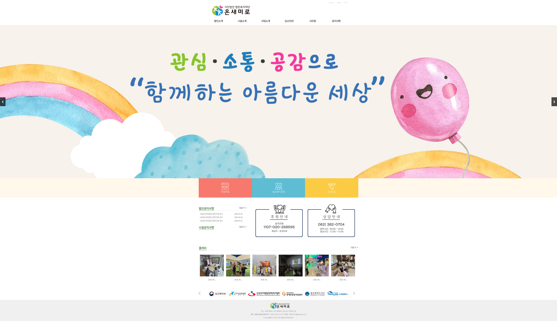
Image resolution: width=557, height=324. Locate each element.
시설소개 (242, 21)
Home (332, 2)
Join (345, 2)
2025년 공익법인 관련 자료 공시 (211, 213)
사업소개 (265, 21)
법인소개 (218, 21)
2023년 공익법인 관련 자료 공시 (211, 220)
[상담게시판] (278, 184)
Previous (3, 101)
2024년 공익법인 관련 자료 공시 (211, 217)
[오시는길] (331, 184)
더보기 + (243, 207)
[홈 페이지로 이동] (236, 4)
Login (339, 2)
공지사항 (336, 21)
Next (554, 101)
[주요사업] (225, 184)
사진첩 (312, 21)
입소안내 (289, 21)
